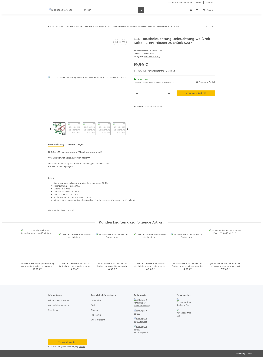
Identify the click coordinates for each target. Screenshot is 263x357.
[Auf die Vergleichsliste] (116, 42)
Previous (50, 128)
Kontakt (209, 2)
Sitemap (94, 310)
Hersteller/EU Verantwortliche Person (148, 106)
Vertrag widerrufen (67, 342)
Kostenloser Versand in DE (180, 2)
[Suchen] (141, 10)
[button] (191, 9)
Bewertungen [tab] (76, 144)
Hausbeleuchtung (152, 56)
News (198, 2)
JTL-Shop (248, 353)
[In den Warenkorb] (50, 35)
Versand (82, 347)
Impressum (96, 315)
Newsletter (53, 310)
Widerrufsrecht (98, 319)
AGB (93, 305)
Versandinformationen (58, 305)
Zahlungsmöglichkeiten (58, 300)
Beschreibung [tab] (56, 144)
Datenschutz (96, 300)
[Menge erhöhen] (169, 93)
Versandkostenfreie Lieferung (161, 70)
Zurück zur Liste (56, 26)
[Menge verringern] (137, 93)
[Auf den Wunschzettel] (124, 42)
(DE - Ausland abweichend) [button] (163, 82)
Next (127, 128)
